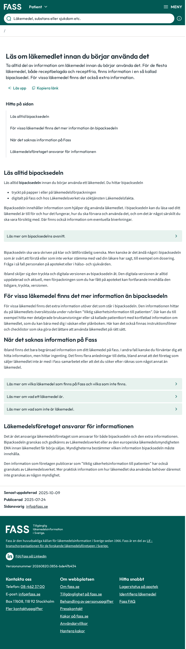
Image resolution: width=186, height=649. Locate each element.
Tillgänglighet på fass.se (81, 594)
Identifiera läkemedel (137, 594)
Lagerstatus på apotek (138, 586)
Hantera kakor (72, 630)
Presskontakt (71, 608)
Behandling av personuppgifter (87, 601)
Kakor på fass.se (74, 616)
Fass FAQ (127, 601)
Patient (35, 6)
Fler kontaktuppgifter (24, 608)
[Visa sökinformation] (179, 18)
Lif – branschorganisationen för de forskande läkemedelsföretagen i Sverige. (79, 543)
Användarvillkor (74, 623)
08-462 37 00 (33, 586)
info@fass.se (37, 506)
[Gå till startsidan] (12, 7)
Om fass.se (69, 586)
